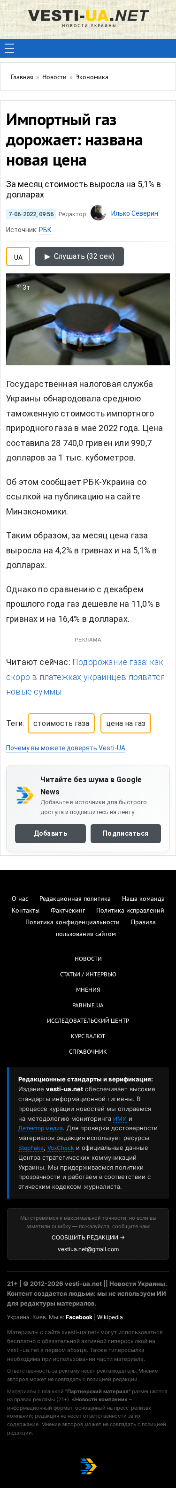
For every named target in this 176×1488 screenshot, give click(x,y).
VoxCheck (60, 1147)
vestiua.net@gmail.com (88, 1249)
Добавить (50, 833)
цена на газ (125, 723)
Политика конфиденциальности (72, 923)
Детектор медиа (40, 1128)
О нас (20, 899)
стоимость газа (61, 723)
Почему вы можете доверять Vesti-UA (65, 748)
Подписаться (125, 833)
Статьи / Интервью (88, 975)
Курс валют (88, 1037)
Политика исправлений (130, 911)
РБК (45, 230)
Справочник (88, 1052)
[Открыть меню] (9, 48)
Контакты (25, 911)
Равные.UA (88, 1006)
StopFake (31, 1147)
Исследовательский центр (88, 1021)
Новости (88, 959)
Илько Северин (134, 213)
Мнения (88, 990)
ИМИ (120, 1118)
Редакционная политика (75, 899)
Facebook (79, 1317)
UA (18, 255)
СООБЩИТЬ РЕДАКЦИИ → (88, 1237)
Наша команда (143, 899)
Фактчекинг (68, 911)
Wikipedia (110, 1317)
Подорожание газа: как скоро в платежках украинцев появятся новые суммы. (85, 676)
